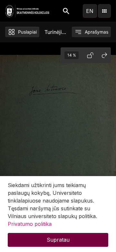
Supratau (58, 239)
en (89, 11)
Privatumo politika (30, 224)
